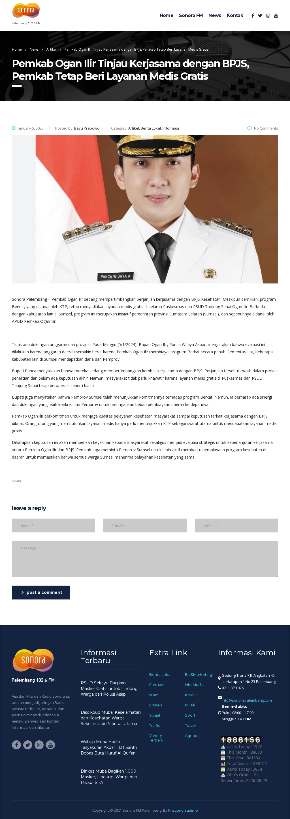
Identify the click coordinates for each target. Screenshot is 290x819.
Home (166, 15)
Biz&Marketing (198, 674)
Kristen (155, 705)
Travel (190, 725)
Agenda (192, 735)
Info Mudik (194, 684)
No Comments (266, 128)
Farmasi (156, 684)
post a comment (44, 592)
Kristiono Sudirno (183, 810)
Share (17, 481)
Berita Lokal (160, 674)
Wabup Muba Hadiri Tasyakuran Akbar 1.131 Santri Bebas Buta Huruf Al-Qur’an (109, 747)
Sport (190, 715)
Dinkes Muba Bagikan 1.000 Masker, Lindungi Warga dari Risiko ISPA (109, 777)
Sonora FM (191, 15)
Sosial (154, 715)
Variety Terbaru (156, 737)
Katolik (191, 695)
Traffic (154, 725)
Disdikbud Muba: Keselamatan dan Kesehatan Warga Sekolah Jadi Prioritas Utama (111, 718)
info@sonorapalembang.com (247, 700)
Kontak (235, 15)
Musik (190, 705)
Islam (154, 695)
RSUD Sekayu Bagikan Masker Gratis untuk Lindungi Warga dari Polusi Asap (109, 688)
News (214, 15)
